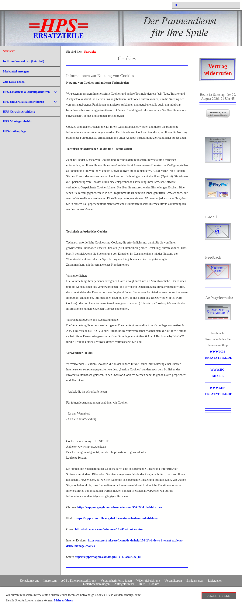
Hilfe (142, 584)
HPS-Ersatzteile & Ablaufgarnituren (26, 91)
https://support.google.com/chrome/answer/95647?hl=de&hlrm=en (119, 507)
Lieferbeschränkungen (96, 584)
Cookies (154, 584)
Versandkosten (173, 580)
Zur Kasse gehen (14, 81)
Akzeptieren (218, 595)
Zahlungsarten (194, 580)
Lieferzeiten (215, 580)
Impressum (50, 580)
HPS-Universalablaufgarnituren (23, 101)
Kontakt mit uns (29, 580)
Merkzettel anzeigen (16, 71)
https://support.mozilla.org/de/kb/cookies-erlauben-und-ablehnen (117, 518)
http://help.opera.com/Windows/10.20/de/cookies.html (109, 529)
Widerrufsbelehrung (148, 580)
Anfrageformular (124, 584)
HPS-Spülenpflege (14, 131)
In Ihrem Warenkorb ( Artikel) (23, 61)
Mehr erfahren (63, 600)
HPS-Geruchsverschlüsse (19, 111)
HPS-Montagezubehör (17, 121)
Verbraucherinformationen (116, 580)
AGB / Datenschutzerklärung (78, 580)
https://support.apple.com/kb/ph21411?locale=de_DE (108, 557)
